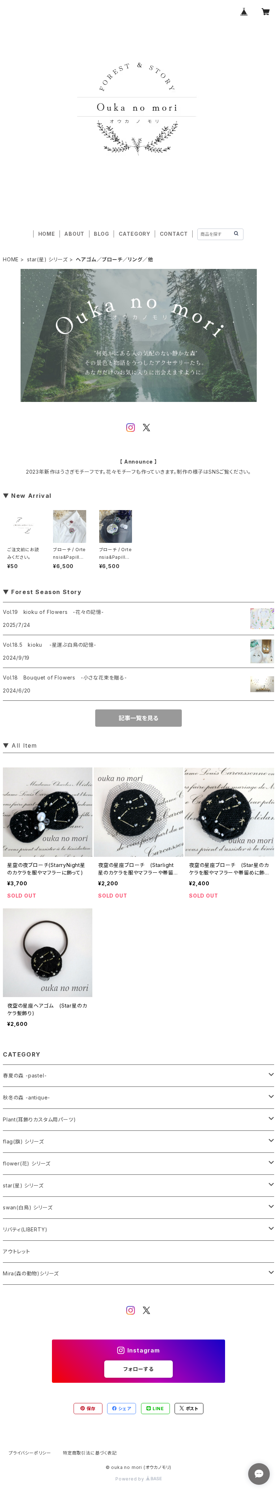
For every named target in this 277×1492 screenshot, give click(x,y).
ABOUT (74, 234)
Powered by (130, 1479)
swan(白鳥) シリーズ (27, 1207)
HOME (46, 234)
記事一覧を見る (138, 718)
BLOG (101, 234)
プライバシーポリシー (30, 1453)
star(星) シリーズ (47, 259)
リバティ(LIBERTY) (25, 1229)
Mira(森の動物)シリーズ (31, 1273)
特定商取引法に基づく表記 (90, 1453)
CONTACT (174, 234)
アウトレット (16, 1251)
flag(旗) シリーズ (23, 1141)
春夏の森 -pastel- (25, 1075)
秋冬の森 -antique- (26, 1097)
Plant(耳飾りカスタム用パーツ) (39, 1119)
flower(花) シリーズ (26, 1163)
